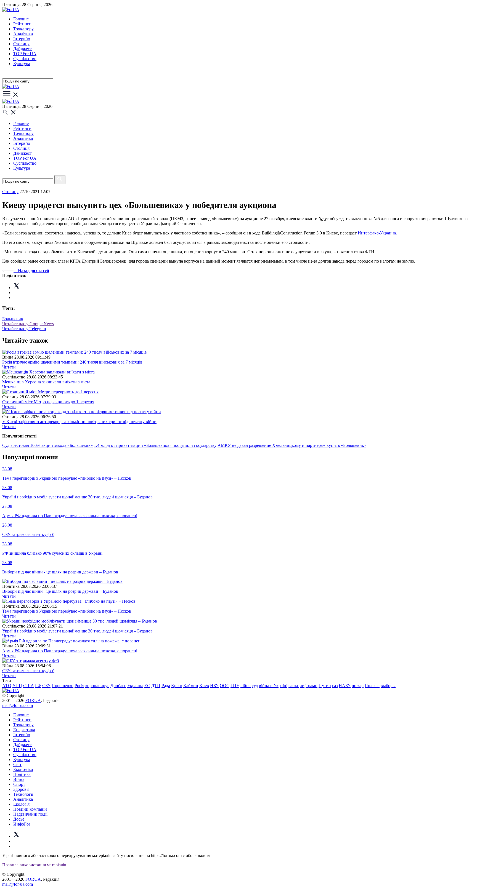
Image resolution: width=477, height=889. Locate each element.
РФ (38, 685)
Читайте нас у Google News (28, 323)
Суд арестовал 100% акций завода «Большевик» (47, 445)
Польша (372, 685)
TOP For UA (24, 53)
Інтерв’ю (21, 38)
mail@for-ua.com (17, 705)
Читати (9, 367)
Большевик (12, 318)
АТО (6, 685)
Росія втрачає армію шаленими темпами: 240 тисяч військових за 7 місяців (72, 362)
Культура (21, 63)
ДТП (155, 685)
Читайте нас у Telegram (24, 328)
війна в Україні (273, 685)
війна (245, 685)
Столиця (21, 43)
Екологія (21, 804)
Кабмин (190, 685)
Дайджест (22, 48)
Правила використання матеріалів (34, 865)
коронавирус (97, 685)
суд (255, 685)
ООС (224, 685)
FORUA (33, 700)
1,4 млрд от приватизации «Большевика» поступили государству (155, 445)
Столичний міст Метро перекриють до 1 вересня (48, 401)
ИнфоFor (21, 824)
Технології (23, 794)
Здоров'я (21, 789)
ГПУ (234, 685)
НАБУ (345, 685)
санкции (296, 685)
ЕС (147, 685)
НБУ (214, 685)
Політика (22, 774)
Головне (21, 19)
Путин (325, 685)
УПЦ (17, 685)
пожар (358, 685)
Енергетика (24, 729)
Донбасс (118, 685)
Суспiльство (24, 58)
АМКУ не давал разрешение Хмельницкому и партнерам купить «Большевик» (292, 445)
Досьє (18, 819)
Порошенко (62, 685)
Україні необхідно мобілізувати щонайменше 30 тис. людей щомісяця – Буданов (77, 631)
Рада (165, 685)
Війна (18, 779)
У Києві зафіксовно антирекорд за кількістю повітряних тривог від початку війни (79, 421)
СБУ (46, 685)
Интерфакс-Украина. (377, 233)
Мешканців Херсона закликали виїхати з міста (46, 382)
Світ (17, 764)
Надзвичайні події (30, 814)
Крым (176, 685)
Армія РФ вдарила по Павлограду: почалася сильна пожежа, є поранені (69, 650)
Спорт (19, 784)
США (28, 685)
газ (335, 685)
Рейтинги (22, 24)
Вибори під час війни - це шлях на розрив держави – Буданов (60, 591)
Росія (79, 685)
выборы (388, 685)
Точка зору (23, 28)
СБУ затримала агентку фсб (28, 670)
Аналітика (23, 33)
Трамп (311, 685)
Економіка (23, 769)
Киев (204, 685)
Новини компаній (30, 809)
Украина (135, 685)
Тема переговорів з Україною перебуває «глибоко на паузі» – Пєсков (66, 611)
